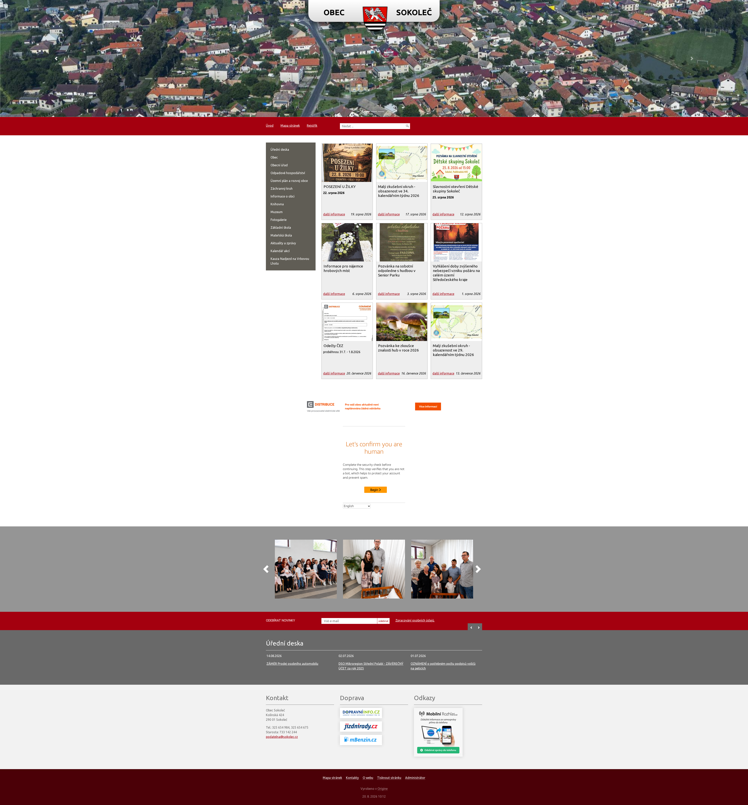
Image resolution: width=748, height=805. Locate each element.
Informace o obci (283, 196)
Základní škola (281, 227)
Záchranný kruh (282, 188)
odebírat (383, 621)
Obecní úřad (279, 165)
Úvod (269, 125)
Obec (274, 157)
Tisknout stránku (389, 777)
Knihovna (277, 204)
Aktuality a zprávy (283, 243)
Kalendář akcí (280, 251)
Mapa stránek (290, 125)
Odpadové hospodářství (288, 173)
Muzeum (277, 212)
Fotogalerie (279, 219)
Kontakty (352, 777)
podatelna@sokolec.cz (282, 737)
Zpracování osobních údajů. (415, 620)
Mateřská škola (281, 235)
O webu (368, 777)
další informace (334, 214)
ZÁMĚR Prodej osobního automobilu (292, 663)
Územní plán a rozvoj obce (289, 180)
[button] (56, 58)
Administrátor (415, 777)
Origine (383, 788)
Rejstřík (312, 125)
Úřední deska (280, 149)
